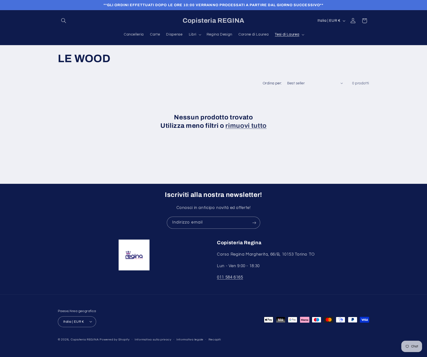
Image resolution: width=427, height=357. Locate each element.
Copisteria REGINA (85, 339)
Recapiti (215, 339)
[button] (63, 20)
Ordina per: (272, 83)
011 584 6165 (230, 277)
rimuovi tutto (246, 125)
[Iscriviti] (254, 223)
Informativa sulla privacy (153, 339)
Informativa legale (189, 339)
